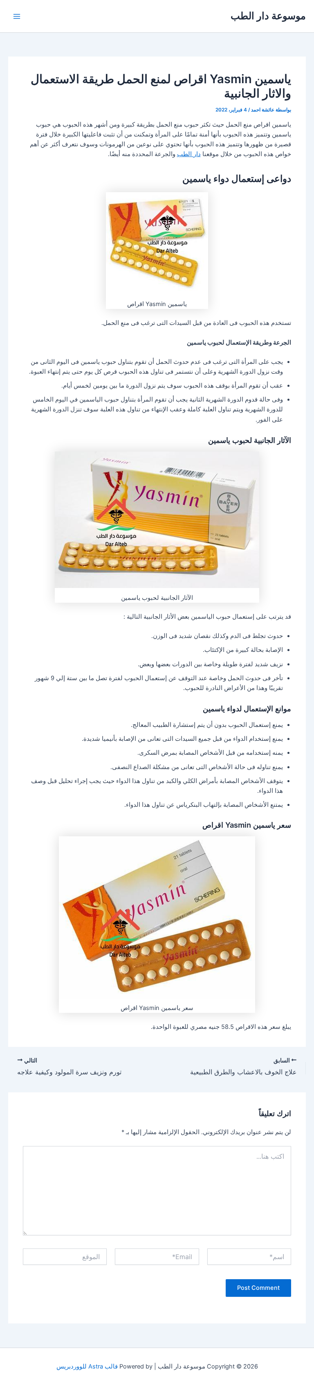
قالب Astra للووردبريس (87, 1366)
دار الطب (189, 154)
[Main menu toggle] (16, 16)
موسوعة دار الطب (268, 16)
